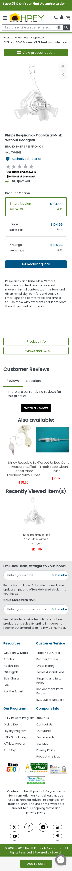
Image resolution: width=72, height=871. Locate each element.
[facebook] (28, 827)
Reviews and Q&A (36, 351)
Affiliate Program (15, 744)
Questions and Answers (21, 172)
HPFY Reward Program (19, 718)
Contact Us (44, 724)
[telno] (56, 17)
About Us (42, 718)
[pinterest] (57, 836)
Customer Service (50, 643)
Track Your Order (48, 653)
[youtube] (14, 836)
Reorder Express (47, 659)
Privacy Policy (45, 750)
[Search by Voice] (58, 27)
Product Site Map (48, 757)
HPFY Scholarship (15, 737)
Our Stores (43, 731)
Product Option (17, 193)
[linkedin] (57, 827)
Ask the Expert (13, 691)
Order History (45, 666)
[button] (36, 52)
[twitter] (14, 827)
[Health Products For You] (27, 17)
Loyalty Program (15, 731)
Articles (9, 659)
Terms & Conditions (50, 672)
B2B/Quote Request (50, 700)
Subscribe (59, 575)
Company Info (47, 708)
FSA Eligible (11, 672)
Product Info (36, 341)
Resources (11, 643)
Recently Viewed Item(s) (36, 491)
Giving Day (11, 724)
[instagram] (43, 827)
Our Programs (14, 708)
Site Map (42, 744)
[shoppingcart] (68, 17)
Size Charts (11, 678)
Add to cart (36, 863)
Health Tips (11, 666)
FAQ (6, 685)
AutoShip (10, 750)
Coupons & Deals (16, 653)
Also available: (36, 420)
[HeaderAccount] (61, 17)
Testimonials (45, 737)
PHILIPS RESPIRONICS (24, 147)
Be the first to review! (21, 176)
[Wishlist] (63, 66)
